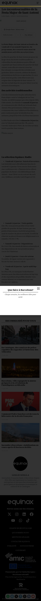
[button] (38, 288)
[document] (20, 300)
